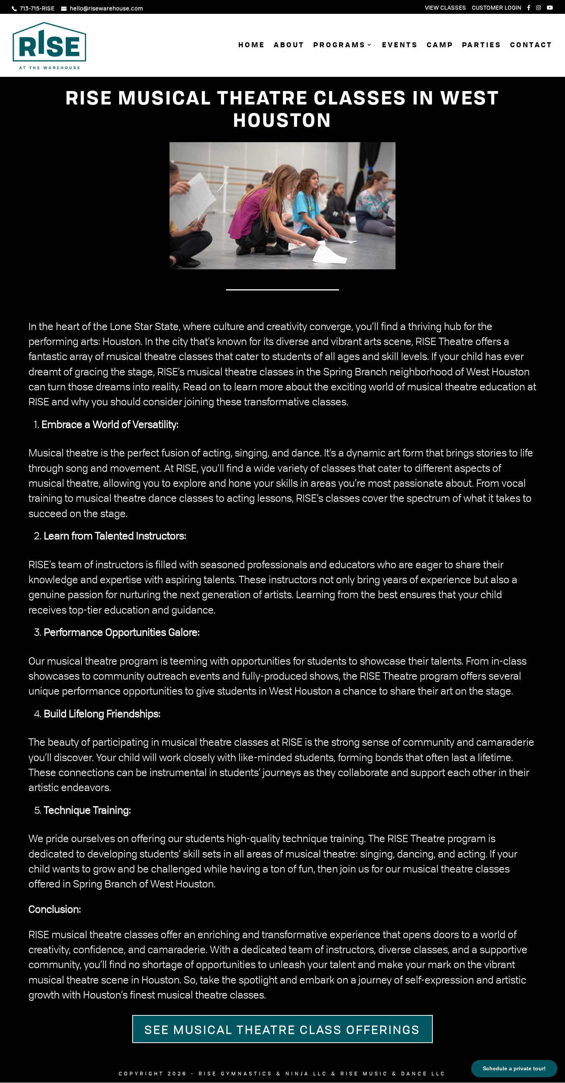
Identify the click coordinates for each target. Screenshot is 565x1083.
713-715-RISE (37, 8)
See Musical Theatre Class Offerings (282, 1029)
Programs (339, 46)
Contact (531, 46)
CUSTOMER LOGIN (497, 8)
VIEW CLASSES (445, 8)
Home (251, 46)
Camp (440, 46)
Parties (482, 46)
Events (400, 46)
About (289, 46)
